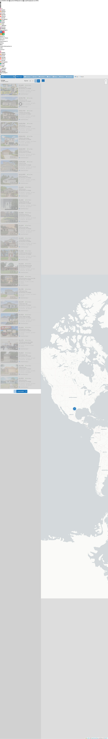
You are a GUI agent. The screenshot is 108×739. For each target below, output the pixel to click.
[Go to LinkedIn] (0, 7)
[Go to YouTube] (0, 5)
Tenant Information (5, 46)
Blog (1, 44)
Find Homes (3, 41)
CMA (1, 48)
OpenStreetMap (94, 738)
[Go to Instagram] (0, 3)
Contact (2, 49)
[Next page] (38, 80)
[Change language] (1, 8)
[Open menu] (0, 74)
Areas (1, 39)
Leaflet (88, 738)
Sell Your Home (4, 38)
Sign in (5, 30)
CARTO (106, 738)
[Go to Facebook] (0, 2)
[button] (106, 80)
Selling (1, 43)
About (1, 36)
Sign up (2, 30)
